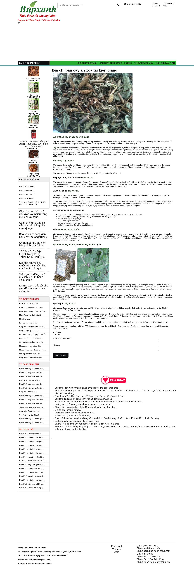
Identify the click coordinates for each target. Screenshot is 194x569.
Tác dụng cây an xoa (63, 160)
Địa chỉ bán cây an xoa (64, 244)
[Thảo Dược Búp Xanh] (112, 380)
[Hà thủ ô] (33, 154)
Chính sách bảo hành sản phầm (153, 551)
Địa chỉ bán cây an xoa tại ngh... (31, 396)
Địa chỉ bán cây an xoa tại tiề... (31, 403)
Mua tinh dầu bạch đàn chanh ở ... (32, 350)
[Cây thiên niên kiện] (33, 71)
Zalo (116, 552)
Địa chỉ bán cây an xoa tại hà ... (31, 373)
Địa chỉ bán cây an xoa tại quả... (31, 419)
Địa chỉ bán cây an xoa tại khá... (31, 423)
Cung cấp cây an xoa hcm (29, 411)
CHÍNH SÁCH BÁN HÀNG (147, 546)
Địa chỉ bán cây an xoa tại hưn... (31, 400)
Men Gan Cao (24, 319)
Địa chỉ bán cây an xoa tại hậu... (31, 369)
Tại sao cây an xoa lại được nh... (32, 407)
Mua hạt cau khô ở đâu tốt (29, 354)
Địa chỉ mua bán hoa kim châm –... (32, 438)
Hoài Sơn (33, 126)
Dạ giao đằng (34, 174)
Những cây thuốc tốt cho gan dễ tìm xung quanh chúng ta (33, 288)
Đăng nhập (136, 4)
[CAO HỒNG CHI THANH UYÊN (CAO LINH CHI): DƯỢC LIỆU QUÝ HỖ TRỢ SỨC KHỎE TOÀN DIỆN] (33, 134)
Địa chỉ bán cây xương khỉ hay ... (32, 465)
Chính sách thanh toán (148, 548)
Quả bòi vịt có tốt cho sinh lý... (31, 338)
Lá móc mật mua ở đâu (28, 323)
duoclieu (27, 559)
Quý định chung (145, 553)
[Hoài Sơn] (33, 119)
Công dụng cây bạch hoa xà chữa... (33, 311)
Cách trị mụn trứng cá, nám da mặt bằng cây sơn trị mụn (32, 225)
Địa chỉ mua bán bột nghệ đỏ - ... (31, 434)
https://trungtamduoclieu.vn (39, 563)
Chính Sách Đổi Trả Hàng (150, 559)
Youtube (117, 549)
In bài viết (57, 332)
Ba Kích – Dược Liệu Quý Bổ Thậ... (33, 461)
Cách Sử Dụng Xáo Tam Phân (30, 307)
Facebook (117, 546)
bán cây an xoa (87, 244)
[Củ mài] (33, 104)
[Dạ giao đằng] (33, 167)
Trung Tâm (22, 548)
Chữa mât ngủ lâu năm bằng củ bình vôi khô (32, 244)
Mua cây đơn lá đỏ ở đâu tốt (30, 315)
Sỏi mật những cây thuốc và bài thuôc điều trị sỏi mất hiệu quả (32, 265)
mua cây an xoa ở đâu (68, 229)
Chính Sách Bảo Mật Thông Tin (153, 562)
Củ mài (33, 112)
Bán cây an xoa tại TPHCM (29, 380)
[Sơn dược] (33, 87)
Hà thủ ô (33, 160)
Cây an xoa (58, 148)
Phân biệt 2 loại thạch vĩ (28, 304)
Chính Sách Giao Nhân (149, 556)
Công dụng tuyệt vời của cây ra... (32, 327)
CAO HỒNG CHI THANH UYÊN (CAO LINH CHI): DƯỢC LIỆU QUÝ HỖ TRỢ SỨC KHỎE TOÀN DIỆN (34, 144)
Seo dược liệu (26, 429)
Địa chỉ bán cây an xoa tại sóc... (31, 376)
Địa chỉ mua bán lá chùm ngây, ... (32, 480)
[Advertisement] (97, 42)
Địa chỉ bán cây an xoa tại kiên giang (84, 70)
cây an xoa (87, 177)
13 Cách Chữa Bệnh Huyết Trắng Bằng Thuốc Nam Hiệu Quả (32, 254)
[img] (118, 5)
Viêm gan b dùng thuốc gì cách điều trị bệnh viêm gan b (32, 277)
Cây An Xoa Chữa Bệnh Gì (29, 415)
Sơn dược (34, 95)
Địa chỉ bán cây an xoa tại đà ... (31, 384)
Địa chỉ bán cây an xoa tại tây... (31, 388)
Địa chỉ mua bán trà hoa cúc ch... (32, 472)
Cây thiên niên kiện (33, 78)
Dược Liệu (32, 548)
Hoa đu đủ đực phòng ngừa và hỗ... (33, 334)
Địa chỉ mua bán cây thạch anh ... (32, 445)
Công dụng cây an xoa (27, 392)
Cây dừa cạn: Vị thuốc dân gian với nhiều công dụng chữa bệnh (33, 214)
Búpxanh (59, 387)
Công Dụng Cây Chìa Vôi (28, 331)
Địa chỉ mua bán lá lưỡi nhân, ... (31, 449)
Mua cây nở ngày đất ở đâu (30, 346)
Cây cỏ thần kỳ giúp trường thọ (31, 342)
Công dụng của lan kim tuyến (30, 358)
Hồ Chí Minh (75, 552)
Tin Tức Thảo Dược (29, 299)
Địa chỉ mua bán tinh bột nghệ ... (31, 442)
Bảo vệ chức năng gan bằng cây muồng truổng (33, 235)
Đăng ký (127, 4)
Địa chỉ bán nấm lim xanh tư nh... (32, 476)
